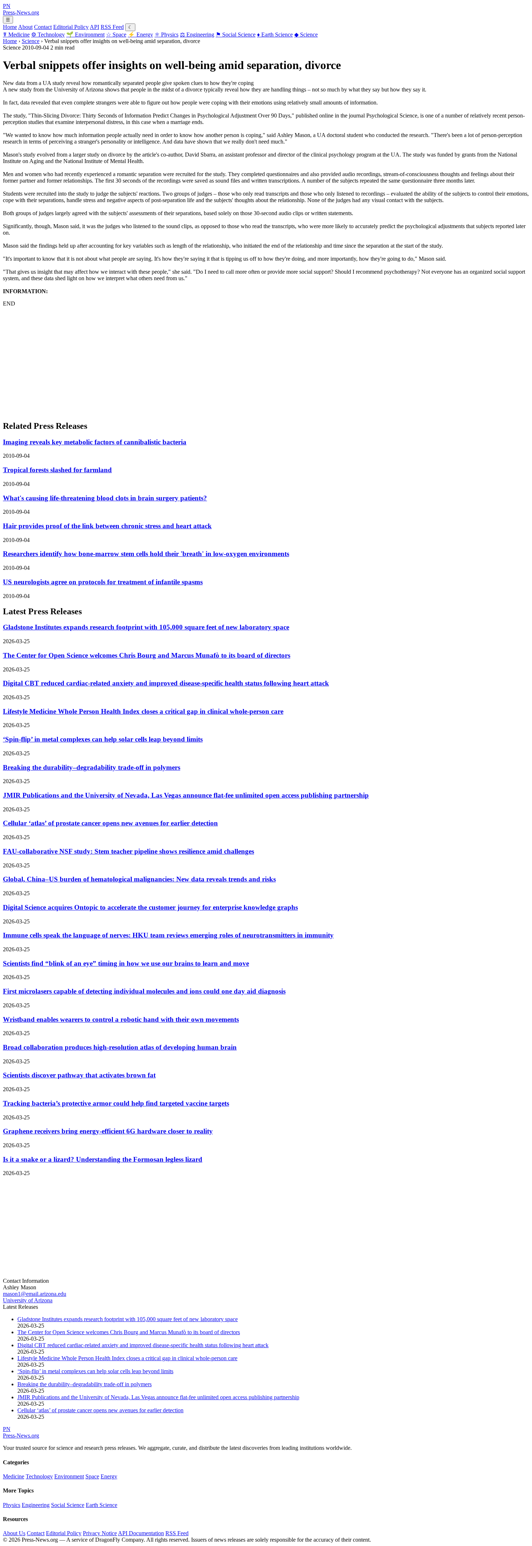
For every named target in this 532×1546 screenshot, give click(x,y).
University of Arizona (27, 1300)
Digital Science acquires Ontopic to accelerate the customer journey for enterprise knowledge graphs (150, 907)
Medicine (16, 34)
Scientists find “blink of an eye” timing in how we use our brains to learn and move (126, 963)
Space (116, 34)
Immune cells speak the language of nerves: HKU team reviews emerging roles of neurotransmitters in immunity (168, 935)
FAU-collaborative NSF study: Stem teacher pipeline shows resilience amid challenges (128, 851)
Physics (166, 34)
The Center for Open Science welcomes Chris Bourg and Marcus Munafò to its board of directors (146, 655)
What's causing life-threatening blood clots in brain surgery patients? (105, 498)
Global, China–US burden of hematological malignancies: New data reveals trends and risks (139, 879)
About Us (14, 1533)
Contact (43, 27)
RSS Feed (112, 27)
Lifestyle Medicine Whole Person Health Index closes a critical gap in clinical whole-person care (143, 711)
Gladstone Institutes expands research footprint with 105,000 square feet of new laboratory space (146, 627)
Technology (48, 34)
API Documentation (141, 1533)
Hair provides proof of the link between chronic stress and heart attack (107, 526)
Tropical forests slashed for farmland (57, 470)
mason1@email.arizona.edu (34, 1294)
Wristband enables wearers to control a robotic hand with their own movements (121, 1019)
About (25, 27)
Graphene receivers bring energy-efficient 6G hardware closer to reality (108, 1131)
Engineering (197, 34)
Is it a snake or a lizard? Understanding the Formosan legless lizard (102, 1159)
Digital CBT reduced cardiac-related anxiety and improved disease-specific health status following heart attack (166, 683)
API (94, 27)
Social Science (236, 34)
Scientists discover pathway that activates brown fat (79, 1075)
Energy (140, 34)
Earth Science (275, 34)
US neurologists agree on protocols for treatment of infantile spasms (103, 582)
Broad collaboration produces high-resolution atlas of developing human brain (120, 1047)
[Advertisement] (220, 363)
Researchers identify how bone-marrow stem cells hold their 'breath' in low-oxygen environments (146, 554)
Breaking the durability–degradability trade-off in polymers (91, 767)
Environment (85, 34)
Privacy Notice (100, 1533)
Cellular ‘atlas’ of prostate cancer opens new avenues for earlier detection (110, 823)
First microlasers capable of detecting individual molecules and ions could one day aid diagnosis (144, 991)
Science (306, 34)
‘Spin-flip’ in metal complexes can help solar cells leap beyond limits (103, 739)
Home (10, 27)
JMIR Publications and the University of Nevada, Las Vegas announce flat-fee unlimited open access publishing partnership (186, 795)
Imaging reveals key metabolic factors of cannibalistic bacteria (94, 442)
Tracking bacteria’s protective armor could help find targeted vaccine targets (116, 1103)
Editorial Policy (71, 27)
